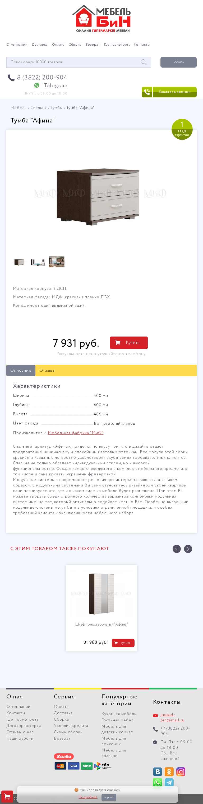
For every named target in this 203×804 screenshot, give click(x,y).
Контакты (142, 44)
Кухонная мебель (119, 714)
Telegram (55, 85)
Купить (133, 342)
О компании (17, 44)
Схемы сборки (68, 732)
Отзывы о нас (20, 732)
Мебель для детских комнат (117, 729)
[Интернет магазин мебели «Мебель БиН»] (101, 31)
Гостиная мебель (119, 720)
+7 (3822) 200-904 (175, 731)
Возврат (93, 44)
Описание (20, 370)
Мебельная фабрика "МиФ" (75, 433)
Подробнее (88, 797)
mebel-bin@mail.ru (172, 717)
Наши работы (20, 738)
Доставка (40, 44)
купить (125, 642)
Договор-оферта (23, 726)
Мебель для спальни (114, 753)
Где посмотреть (117, 44)
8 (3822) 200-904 (42, 77)
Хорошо (109, 797)
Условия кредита (71, 726)
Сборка (75, 44)
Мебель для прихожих (114, 741)
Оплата (58, 44)
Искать (179, 62)
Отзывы (47, 370)
